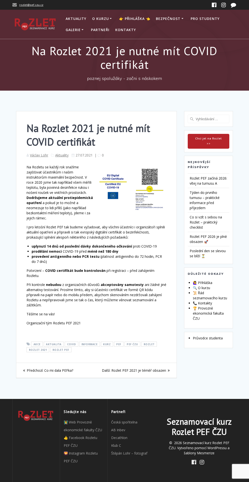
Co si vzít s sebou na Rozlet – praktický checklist (206, 222)
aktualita (54, 344)
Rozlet (149, 344)
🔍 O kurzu (201, 287)
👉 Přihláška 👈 (134, 18)
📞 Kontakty (202, 303)
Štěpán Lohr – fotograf (129, 453)
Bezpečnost (168, 18)
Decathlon (119, 437)
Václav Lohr (39, 155)
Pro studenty (205, 18)
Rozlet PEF (61, 350)
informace (89, 344)
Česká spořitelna (124, 422)
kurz (107, 344)
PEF (118, 344)
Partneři (100, 29)
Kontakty (125, 29)
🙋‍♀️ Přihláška (202, 282)
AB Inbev (118, 430)
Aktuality (76, 18)
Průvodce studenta (208, 338)
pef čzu (132, 344)
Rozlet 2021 (38, 350)
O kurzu (100, 18)
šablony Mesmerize (199, 453)
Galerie (73, 29)
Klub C (116, 445)
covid (71, 344)
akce (37, 344)
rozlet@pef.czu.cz (31, 5)
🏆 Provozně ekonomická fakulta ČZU (208, 313)
